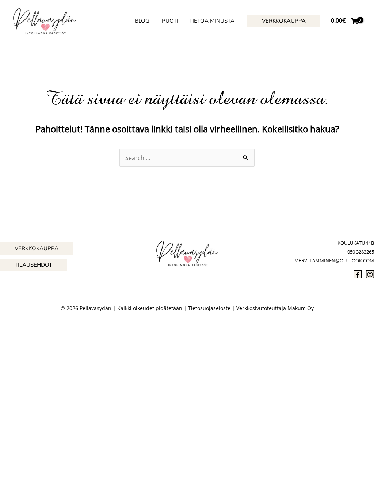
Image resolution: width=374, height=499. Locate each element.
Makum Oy (300, 308)
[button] (283, 21)
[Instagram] (370, 274)
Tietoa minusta (211, 20)
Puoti (170, 20)
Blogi (143, 20)
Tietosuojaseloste (209, 308)
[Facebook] (358, 274)
